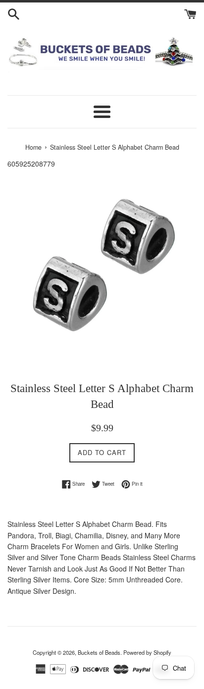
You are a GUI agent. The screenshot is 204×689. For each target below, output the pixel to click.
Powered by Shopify (147, 652)
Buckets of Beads (99, 652)
